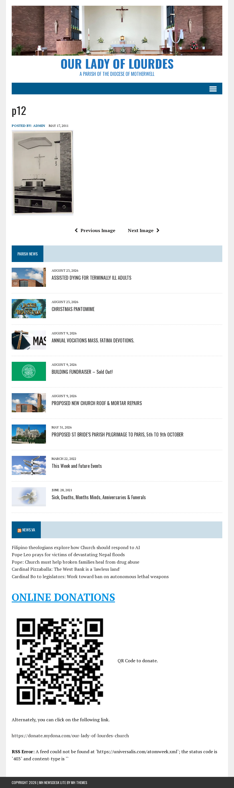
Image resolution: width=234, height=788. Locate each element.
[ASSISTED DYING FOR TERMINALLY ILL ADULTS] (29, 283)
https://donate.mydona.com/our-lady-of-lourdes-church (70, 735)
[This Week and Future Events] (29, 471)
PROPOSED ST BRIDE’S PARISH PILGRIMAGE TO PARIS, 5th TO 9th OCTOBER (117, 434)
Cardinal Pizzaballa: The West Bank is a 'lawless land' (66, 569)
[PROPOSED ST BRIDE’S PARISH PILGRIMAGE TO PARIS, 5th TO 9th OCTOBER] (29, 440)
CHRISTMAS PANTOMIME (73, 309)
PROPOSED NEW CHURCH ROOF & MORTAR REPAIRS (97, 403)
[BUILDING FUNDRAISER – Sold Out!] (29, 377)
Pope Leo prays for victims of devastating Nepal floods (68, 554)
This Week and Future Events (77, 465)
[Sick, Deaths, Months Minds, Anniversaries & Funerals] (29, 502)
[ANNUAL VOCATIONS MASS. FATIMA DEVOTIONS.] (29, 346)
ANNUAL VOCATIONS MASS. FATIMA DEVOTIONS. (93, 340)
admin (39, 125)
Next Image (141, 230)
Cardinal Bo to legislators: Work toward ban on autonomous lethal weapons (90, 576)
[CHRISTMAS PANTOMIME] (29, 314)
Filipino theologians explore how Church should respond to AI (76, 547)
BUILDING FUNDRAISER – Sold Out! (82, 371)
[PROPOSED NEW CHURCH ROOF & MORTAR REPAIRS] (29, 408)
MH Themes (79, 782)
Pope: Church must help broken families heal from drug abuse (75, 562)
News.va (28, 530)
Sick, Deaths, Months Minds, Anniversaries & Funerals (99, 497)
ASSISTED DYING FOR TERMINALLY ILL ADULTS (91, 277)
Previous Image (97, 230)
